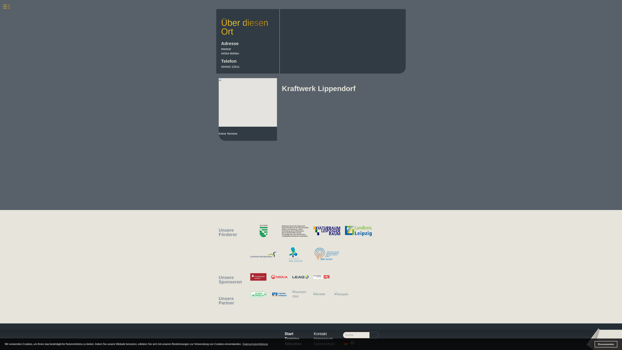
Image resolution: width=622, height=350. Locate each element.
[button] (248, 100)
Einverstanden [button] (606, 344)
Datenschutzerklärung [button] (255, 344)
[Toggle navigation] (6, 6)
